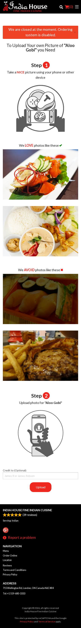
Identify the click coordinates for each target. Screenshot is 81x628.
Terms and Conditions (14, 569)
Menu (6, 550)
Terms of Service (46, 621)
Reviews (7, 565)
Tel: (14, 593)
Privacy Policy (10, 574)
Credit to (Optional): (15, 470)
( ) (71, 7)
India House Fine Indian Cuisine (27, 510)
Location (7, 560)
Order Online (10, 555)
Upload (40, 487)
